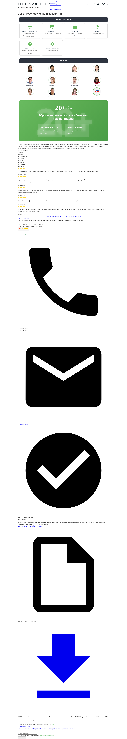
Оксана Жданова (97, 73)
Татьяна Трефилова (74, 73)
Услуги (68, 1)
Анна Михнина (30, 96)
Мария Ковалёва (74, 85)
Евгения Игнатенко (52, 85)
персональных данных (47, 735)
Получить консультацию (53, 216)
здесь (63, 721)
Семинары (62, 1)
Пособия (72, 1)
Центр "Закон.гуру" (34, 4)
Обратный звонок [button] (55, 5)
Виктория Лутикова (30, 73)
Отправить (22, 738)
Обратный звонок (55, 9)
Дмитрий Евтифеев (52, 96)
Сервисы (77, 1)
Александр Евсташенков (52, 73)
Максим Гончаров (30, 85)
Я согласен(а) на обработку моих (37, 735)
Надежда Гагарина (74, 96)
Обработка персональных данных (64, 729)
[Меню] (51, 7)
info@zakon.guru (23, 424)
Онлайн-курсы (54, 1)
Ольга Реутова (96, 85)
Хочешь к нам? (96, 96)
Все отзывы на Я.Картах (73, 216)
